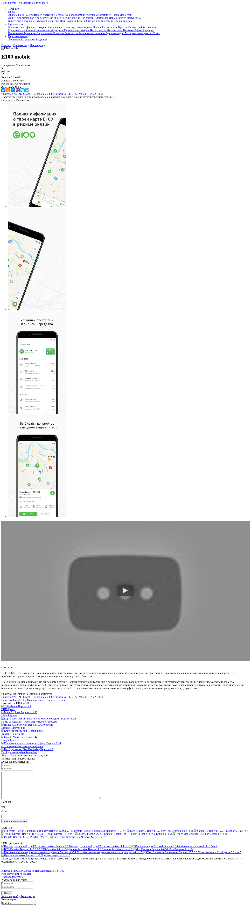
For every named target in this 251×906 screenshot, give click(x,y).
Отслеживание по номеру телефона (22, 746)
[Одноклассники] (8, 90)
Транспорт (30, 33)
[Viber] (18, 90)
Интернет (42, 27)
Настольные (61, 14)
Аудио (121, 33)
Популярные (134, 17)
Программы (20, 45)
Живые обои (27, 39)
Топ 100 (59, 870)
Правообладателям (12, 876)
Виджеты (41, 39)
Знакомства (72, 33)
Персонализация (44, 870)
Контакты (25, 873)
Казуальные (29, 21)
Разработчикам (10, 873)
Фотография (82, 30)
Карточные (15, 21)
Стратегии (47, 14)
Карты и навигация (12, 733)
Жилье (30, 30)
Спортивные (103, 14)
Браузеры (148, 30)
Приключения (68, 21)
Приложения (26, 870)
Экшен (12, 17)
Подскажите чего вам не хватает (46, 700)
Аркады (13, 14)
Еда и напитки (17, 30)
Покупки (128, 30)
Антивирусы (85, 27)
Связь (105, 27)
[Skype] (22, 90)
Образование (148, 27)
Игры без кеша (118, 17)
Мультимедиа (16, 27)
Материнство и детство (139, 33)
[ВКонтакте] (3, 90)
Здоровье (111, 33)
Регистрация (27, 896)
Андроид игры (10, 870)
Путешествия (115, 30)
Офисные (30, 27)
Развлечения (86, 33)
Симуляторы (33, 14)
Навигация (70, 27)
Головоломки (77, 14)
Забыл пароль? (9, 896)
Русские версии (70, 17)
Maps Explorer (9, 715)
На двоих (55, 17)
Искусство (134, 27)
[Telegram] (27, 90)
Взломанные (101, 17)
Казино (81, 21)
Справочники (45, 33)
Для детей (126, 14)
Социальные (56, 27)
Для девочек (42, 17)
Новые (115, 14)
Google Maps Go (10, 740)
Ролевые (90, 14)
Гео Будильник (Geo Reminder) (19, 752)
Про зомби (87, 17)
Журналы (69, 30)
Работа (138, 30)
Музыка (41, 21)
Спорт (156, 33)
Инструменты (98, 30)
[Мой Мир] (13, 90)
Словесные (53, 21)
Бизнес (113, 27)
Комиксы (59, 33)
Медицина (56, 30)
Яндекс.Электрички (13, 727)
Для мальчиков (26, 17)
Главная (6, 45)
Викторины (108, 21)
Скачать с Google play (13, 700)
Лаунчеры (14, 39)
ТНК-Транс (8, 709)
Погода (97, 27)
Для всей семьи (124, 21)
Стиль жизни (42, 30)
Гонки (22, 14)
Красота (123, 27)
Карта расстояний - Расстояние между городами (29, 721)
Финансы (100, 33)
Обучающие (93, 21)
